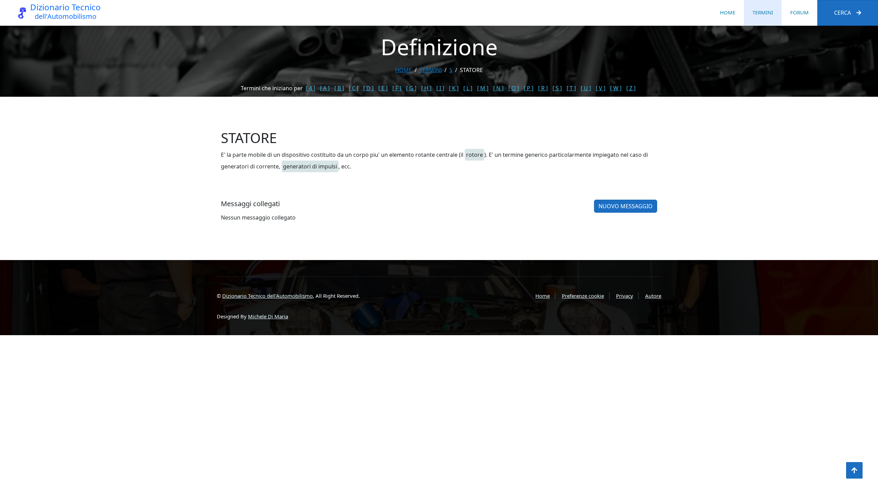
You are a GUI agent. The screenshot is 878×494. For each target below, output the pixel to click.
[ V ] (600, 88)
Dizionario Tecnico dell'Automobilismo (267, 295)
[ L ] (467, 88)
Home (727, 12)
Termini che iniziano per (272, 88)
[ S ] (557, 88)
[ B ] (339, 88)
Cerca (842, 12)
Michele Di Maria (268, 316)
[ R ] (543, 88)
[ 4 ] (310, 88)
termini (430, 70)
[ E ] (383, 88)
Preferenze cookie (583, 295)
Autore (653, 295)
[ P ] (528, 88)
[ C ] (353, 88)
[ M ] (482, 88)
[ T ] (571, 88)
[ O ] (513, 88)
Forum (799, 12)
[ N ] (498, 88)
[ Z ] (631, 88)
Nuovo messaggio (625, 206)
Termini (762, 12)
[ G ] (411, 88)
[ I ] (440, 88)
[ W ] (615, 88)
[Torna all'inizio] (854, 470)
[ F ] (396, 88)
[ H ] (426, 88)
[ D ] (368, 88)
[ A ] (325, 88)
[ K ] (454, 88)
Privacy (624, 295)
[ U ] (586, 88)
